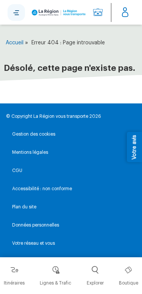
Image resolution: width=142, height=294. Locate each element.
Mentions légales (30, 152)
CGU (17, 170)
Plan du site (24, 207)
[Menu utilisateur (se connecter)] (125, 12)
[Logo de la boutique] (58, 12)
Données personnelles (35, 225)
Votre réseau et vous (33, 243)
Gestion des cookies (33, 134)
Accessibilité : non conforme (42, 188)
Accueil (14, 42)
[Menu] (16, 12)
